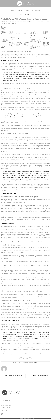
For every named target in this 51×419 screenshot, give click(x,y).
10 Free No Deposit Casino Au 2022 (9, 193)
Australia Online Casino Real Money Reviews (11, 320)
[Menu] (2, 3)
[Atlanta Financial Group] (25, 3)
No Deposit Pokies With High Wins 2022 (10, 60)
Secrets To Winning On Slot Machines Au (12, 375)
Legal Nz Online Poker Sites (7, 223)
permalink (36, 362)
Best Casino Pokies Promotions (40, 375)
